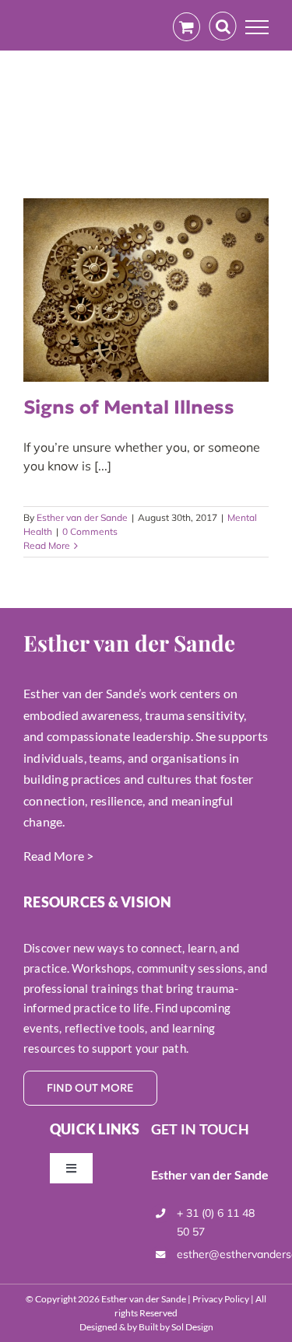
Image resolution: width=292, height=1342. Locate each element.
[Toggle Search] (223, 26)
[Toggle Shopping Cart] (186, 27)
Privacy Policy (220, 1299)
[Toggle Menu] (256, 27)
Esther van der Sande (82, 517)
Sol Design (192, 1327)
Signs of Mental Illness (128, 407)
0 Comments (90, 531)
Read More (46, 545)
